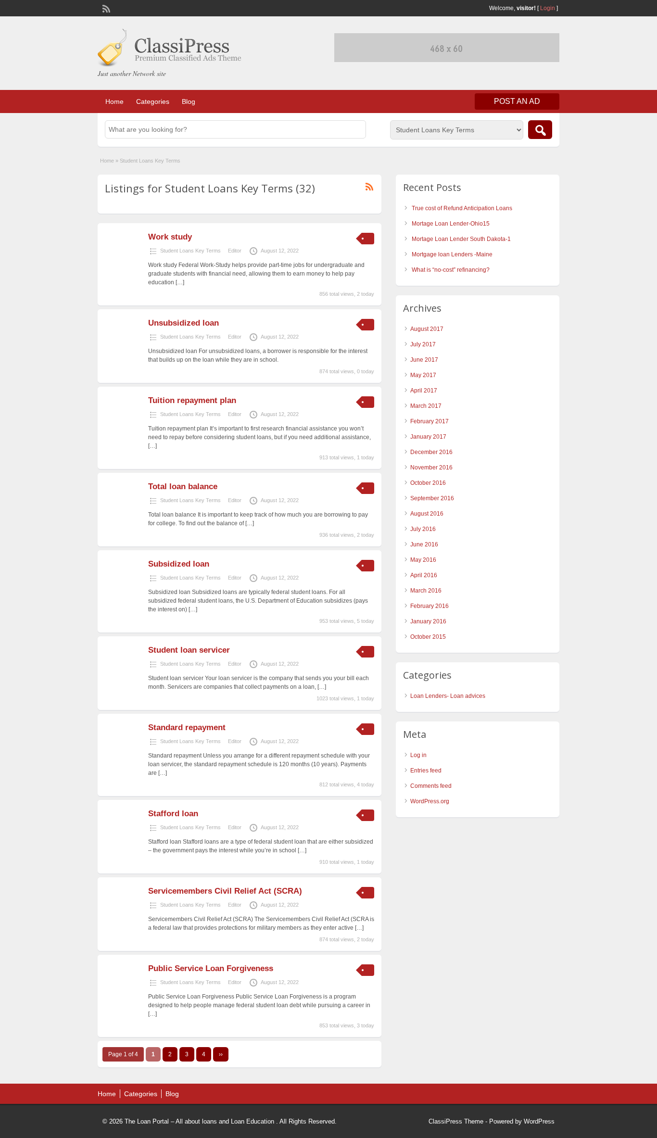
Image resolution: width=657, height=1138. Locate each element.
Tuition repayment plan (192, 400)
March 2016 (426, 590)
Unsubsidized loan (183, 323)
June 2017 (424, 359)
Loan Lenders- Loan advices (447, 696)
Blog (188, 101)
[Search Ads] (540, 129)
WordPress (539, 1121)
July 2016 (423, 529)
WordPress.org (429, 801)
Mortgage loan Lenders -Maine (452, 254)
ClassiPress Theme (456, 1121)
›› (221, 1054)
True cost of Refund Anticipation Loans (462, 208)
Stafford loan (173, 813)
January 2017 (428, 436)
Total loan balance (182, 486)
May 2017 (423, 375)
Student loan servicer (189, 650)
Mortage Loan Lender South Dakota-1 (461, 239)
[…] (180, 282)
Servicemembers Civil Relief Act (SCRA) (225, 891)
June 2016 (424, 544)
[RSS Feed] (105, 8)
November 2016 (431, 467)
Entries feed (426, 770)
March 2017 (426, 406)
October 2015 (428, 636)
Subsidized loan (178, 564)
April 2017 (423, 390)
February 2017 (429, 421)
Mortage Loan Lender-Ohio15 (451, 223)
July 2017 (423, 344)
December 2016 (431, 452)
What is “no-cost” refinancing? (451, 269)
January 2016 (428, 621)
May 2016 (423, 559)
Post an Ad (517, 101)
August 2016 (426, 513)
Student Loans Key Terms (190, 250)
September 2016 (432, 498)
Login (547, 8)
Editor (234, 250)
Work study (170, 236)
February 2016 (429, 606)
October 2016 (428, 483)
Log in (418, 755)
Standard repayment (187, 727)
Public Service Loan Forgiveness (210, 968)
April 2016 (423, 575)
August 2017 (426, 329)
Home (114, 101)
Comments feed (431, 786)
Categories (152, 101)
